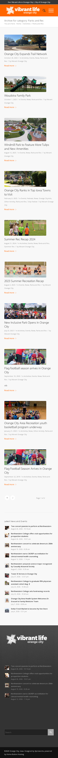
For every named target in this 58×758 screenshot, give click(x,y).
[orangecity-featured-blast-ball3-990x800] (25, 228)
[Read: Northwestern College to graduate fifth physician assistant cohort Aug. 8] (7, 583)
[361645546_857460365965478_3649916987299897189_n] (25, 311)
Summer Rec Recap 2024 (19, 239)
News (37, 58)
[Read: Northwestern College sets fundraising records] (7, 593)
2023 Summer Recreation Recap (24, 281)
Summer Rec (9, 247)
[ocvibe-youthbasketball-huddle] (25, 410)
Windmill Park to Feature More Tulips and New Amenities (26, 147)
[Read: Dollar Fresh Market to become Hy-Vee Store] (7, 610)
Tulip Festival (32, 202)
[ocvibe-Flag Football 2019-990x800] (25, 357)
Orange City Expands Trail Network (25, 54)
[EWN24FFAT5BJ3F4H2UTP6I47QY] (25, 129)
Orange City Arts (45, 198)
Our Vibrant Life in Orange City (20, 2)
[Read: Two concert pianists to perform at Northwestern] (7, 528)
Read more (9, 65)
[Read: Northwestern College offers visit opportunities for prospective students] (7, 535)
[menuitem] (43, 10)
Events (31, 58)
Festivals (30, 198)
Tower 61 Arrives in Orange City (24, 574)
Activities (25, 58)
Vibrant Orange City (19, 61)
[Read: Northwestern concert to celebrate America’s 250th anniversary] (7, 545)
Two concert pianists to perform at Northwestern (31, 526)
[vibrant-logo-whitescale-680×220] (24, 10)
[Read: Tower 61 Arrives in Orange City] (7, 575)
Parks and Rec (37, 99)
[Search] (43, 10)
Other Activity (9, 202)
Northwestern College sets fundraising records (30, 591)
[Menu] (50, 10)
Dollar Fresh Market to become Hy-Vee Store (29, 609)
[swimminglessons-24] (25, 269)
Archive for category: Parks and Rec (24, 20)
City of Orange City (42, 2)
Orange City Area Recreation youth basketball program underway (25, 425)
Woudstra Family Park (17, 95)
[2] (25, 42)
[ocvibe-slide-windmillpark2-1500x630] (25, 179)
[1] (25, 84)
